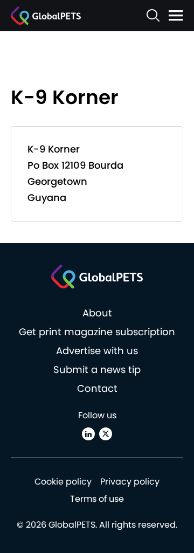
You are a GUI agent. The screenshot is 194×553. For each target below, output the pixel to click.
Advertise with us (97, 350)
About (97, 313)
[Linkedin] (88, 433)
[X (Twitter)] (105, 433)
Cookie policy (63, 481)
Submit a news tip (97, 369)
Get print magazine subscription (97, 331)
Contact (97, 388)
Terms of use (97, 499)
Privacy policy (130, 481)
